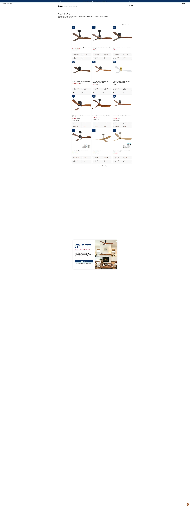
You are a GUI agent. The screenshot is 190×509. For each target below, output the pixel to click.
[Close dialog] (115, 241)
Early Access (84, 261)
